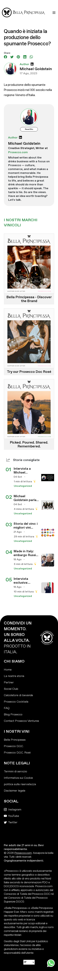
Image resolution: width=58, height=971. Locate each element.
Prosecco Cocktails (16, 702)
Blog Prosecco (13, 714)
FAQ (7, 708)
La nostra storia (14, 676)
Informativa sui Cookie (18, 778)
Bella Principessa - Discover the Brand (29, 299)
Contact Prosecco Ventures (21, 721)
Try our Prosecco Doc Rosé (29, 371)
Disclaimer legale (14, 791)
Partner (9, 682)
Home (8, 670)
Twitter (12, 822)
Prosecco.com (23, 852)
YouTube (13, 816)
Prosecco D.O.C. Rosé (17, 752)
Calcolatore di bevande (18, 695)
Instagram (14, 809)
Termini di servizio (15, 771)
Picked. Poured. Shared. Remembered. (29, 444)
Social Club (11, 689)
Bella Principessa (14, 740)
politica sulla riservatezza (20, 784)
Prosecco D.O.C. (14, 746)
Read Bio (29, 129)
